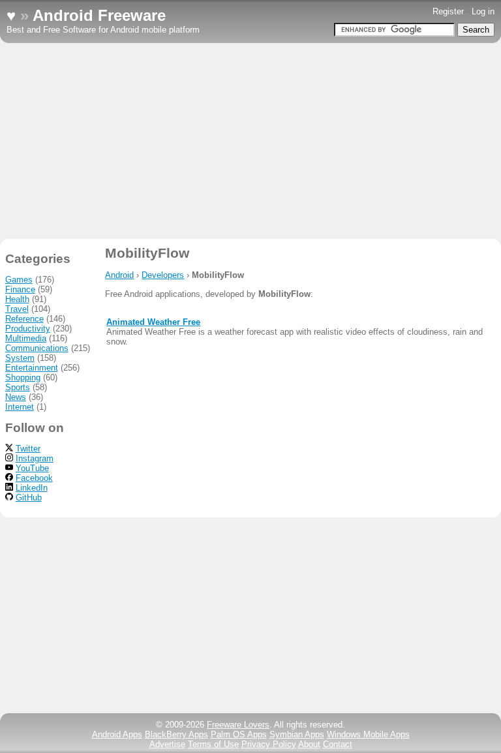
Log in (483, 11)
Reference (24, 319)
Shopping (22, 377)
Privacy (268, 744)
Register (448, 11)
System (20, 358)
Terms (213, 744)
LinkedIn (32, 488)
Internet (19, 407)
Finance (20, 289)
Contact (337, 744)
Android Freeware (99, 15)
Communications (36, 348)
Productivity (27, 328)
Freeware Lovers (238, 725)
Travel (17, 309)
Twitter (28, 448)
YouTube (32, 468)
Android (119, 275)
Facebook (34, 478)
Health (17, 299)
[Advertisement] (250, 141)
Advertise (167, 744)
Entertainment (31, 368)
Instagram (34, 458)
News (15, 397)
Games (19, 279)
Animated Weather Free (153, 322)
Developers (163, 275)
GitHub (29, 497)
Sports (17, 387)
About (309, 744)
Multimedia (25, 338)
